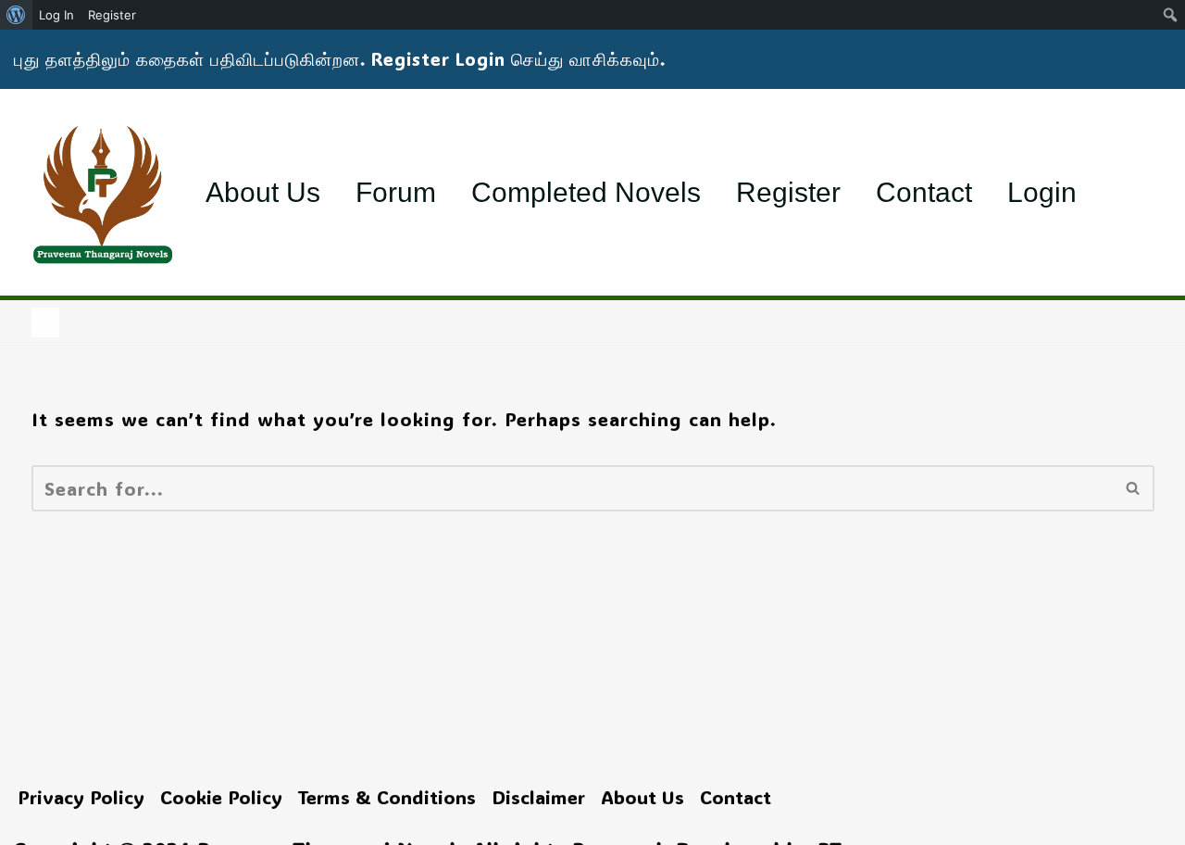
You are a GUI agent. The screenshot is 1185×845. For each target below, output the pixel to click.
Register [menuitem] (112, 14)
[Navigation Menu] (45, 322)
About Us (263, 192)
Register (788, 192)
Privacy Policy (81, 797)
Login (1042, 192)
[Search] (1133, 488)
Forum (396, 192)
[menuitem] (16, 15)
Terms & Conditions (387, 797)
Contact (924, 192)
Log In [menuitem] (56, 14)
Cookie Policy (221, 797)
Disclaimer (538, 797)
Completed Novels (586, 192)
